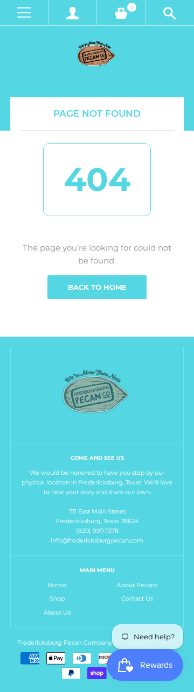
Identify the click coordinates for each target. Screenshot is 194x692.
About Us (57, 612)
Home (56, 585)
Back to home (97, 287)
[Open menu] (24, 12)
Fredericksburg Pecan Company (65, 642)
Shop (57, 598)
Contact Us (137, 598)
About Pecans (137, 585)
